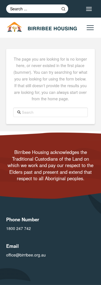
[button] (89, 9)
